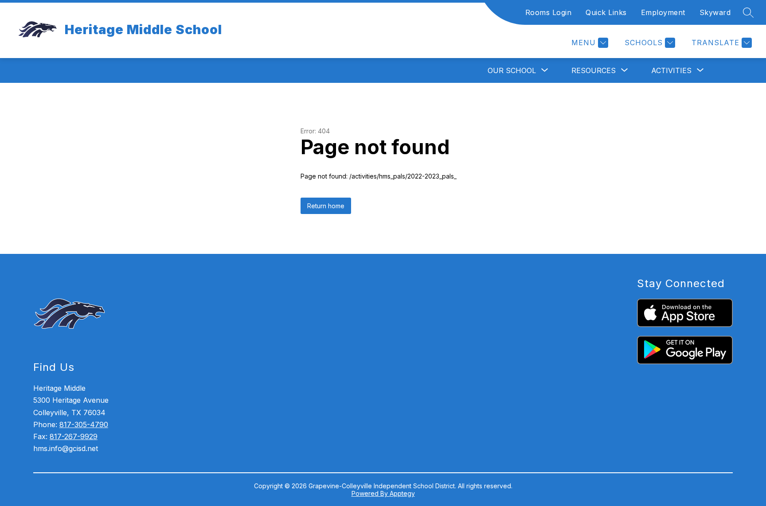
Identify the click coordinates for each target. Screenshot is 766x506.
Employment (663, 12)
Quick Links (606, 12)
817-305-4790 (83, 424)
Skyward (715, 12)
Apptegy (402, 493)
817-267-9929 (74, 436)
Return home (325, 206)
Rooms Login (548, 12)
